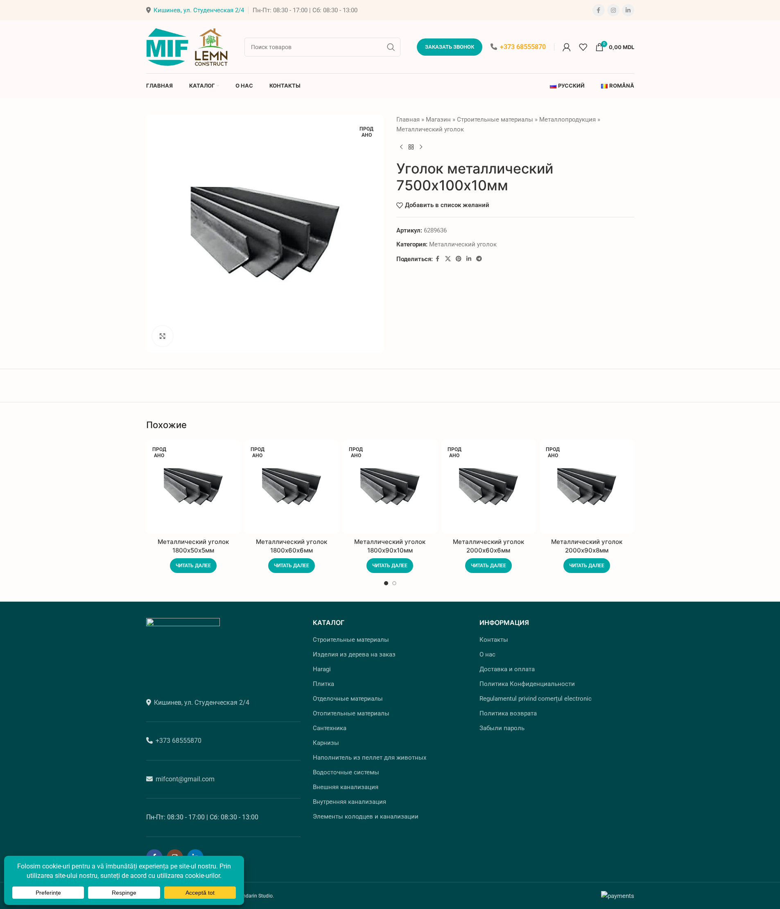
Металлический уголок (430, 129)
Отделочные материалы (348, 698)
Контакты (493, 639)
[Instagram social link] (613, 10)
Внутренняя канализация (349, 801)
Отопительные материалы (351, 713)
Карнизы (326, 743)
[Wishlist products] (583, 47)
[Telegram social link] (479, 258)
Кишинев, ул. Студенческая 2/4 (199, 10)
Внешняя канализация (345, 787)
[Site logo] (187, 46)
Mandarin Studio (254, 896)
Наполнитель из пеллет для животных (369, 757)
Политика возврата (508, 713)
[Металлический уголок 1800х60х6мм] (291, 487)
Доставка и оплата (507, 669)
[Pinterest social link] (458, 258)
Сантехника (329, 728)
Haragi (322, 669)
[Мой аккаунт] (566, 47)
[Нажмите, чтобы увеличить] (162, 336)
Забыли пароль (502, 728)
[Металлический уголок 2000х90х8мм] (587, 487)
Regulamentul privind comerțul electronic (535, 698)
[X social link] (448, 258)
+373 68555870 (523, 47)
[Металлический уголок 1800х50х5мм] (193, 487)
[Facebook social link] (598, 10)
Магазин (438, 119)
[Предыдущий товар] (401, 147)
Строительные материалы (495, 119)
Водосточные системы (346, 772)
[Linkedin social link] (628, 10)
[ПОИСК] (391, 47)
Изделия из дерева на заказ (354, 654)
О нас (487, 654)
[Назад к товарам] (411, 147)
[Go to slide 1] (386, 583)
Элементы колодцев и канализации (365, 816)
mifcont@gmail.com (185, 779)
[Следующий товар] (421, 147)
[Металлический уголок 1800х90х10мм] (390, 487)
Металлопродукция (567, 119)
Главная (408, 119)
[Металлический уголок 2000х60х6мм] (488, 487)
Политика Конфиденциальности (527, 684)
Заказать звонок (449, 47)
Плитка (323, 684)
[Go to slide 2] (394, 583)
